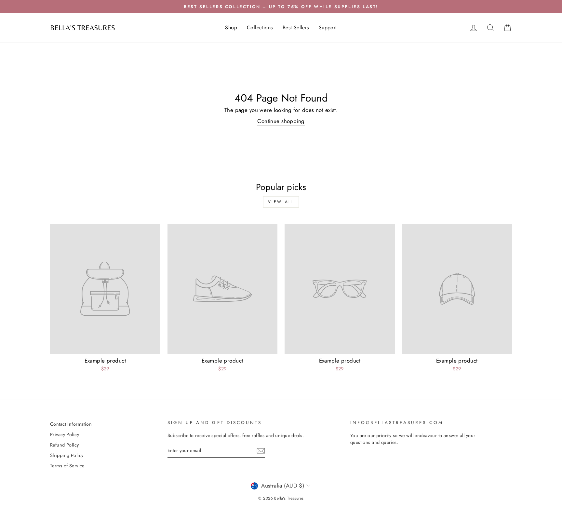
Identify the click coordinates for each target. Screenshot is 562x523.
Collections (260, 27)
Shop (231, 27)
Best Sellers (296, 27)
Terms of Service (67, 465)
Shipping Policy (66, 455)
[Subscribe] (261, 451)
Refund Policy (64, 445)
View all (281, 202)
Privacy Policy (64, 434)
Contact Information (71, 424)
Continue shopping (280, 121)
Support (328, 27)
